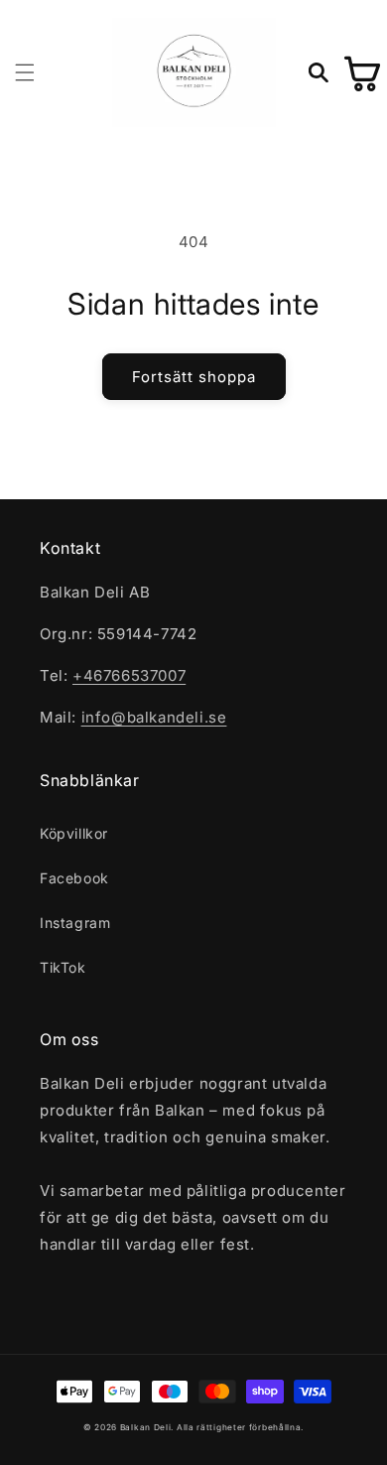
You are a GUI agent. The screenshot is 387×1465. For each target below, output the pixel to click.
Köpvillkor (74, 833)
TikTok (63, 967)
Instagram (75, 922)
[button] (25, 72)
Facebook (74, 877)
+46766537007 (129, 675)
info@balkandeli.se (154, 717)
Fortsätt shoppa (194, 376)
